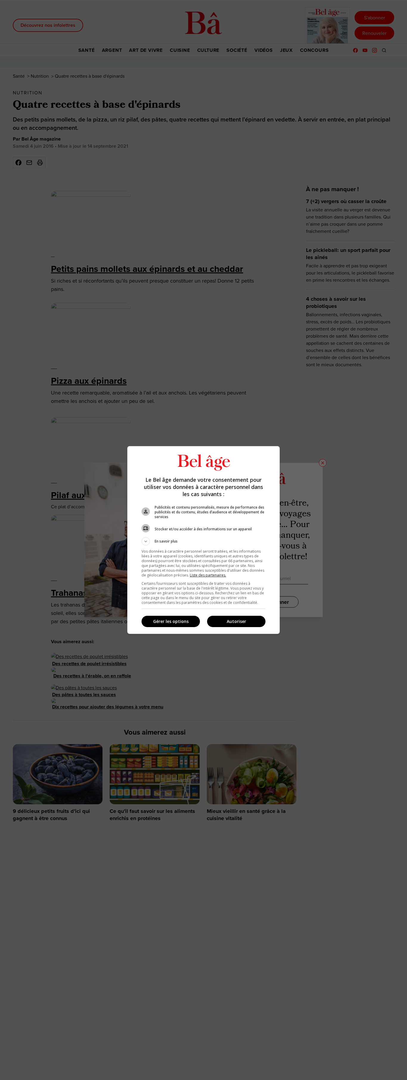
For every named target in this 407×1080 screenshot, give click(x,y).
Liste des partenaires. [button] (208, 575)
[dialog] (203, 540)
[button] (203, 541)
